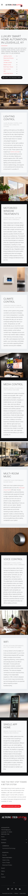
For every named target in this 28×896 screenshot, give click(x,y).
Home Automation (7, 857)
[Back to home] (14, 5)
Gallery (3, 871)
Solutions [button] (3, 842)
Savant (3, 868)
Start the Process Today (12, 77)
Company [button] (3, 839)
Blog (2, 874)
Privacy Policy (23, 893)
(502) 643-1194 (5, 834)
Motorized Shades (7, 865)
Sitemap (16, 893)
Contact (3, 877)
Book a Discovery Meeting (11, 806)
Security (4, 855)
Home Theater (6, 862)
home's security (15, 151)
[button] (2, 4)
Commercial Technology (8, 848)
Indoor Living (5, 860)
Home (2, 836)
